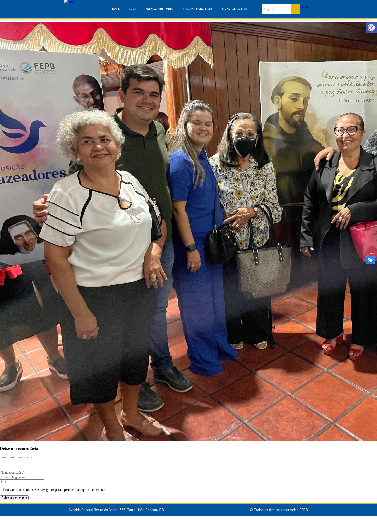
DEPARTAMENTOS (234, 9)
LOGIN (306, 7)
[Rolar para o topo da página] (1, 518)
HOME (116, 9)
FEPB (133, 9)
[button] (371, 27)
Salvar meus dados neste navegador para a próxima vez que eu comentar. (55, 490)
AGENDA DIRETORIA (159, 9)
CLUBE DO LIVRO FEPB (197, 9)
